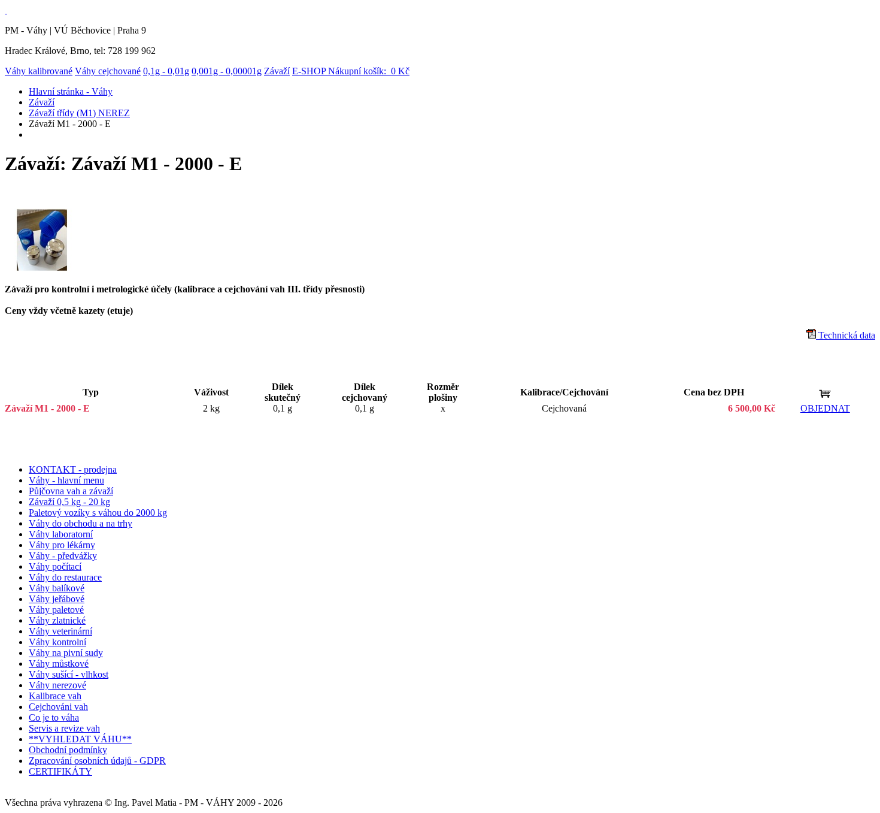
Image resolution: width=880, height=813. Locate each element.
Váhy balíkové (56, 588)
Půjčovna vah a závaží (71, 491)
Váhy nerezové (57, 685)
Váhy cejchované (108, 71)
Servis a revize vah (64, 728)
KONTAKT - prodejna (73, 469)
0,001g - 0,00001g (227, 71)
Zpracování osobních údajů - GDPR (97, 760)
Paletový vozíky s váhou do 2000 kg (98, 512)
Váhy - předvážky (63, 556)
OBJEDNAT (825, 408)
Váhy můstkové (59, 663)
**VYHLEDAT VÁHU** (80, 739)
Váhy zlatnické (57, 620)
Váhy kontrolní (57, 642)
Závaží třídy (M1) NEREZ (79, 113)
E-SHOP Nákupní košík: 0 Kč (350, 71)
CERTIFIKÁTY (60, 771)
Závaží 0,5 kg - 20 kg (69, 502)
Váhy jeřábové (56, 599)
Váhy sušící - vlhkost (68, 674)
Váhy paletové (56, 610)
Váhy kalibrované (38, 71)
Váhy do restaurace (65, 577)
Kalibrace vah (55, 696)
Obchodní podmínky (68, 750)
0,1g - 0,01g (166, 71)
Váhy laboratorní (61, 534)
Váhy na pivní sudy (66, 653)
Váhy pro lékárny (62, 545)
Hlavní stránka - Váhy (71, 91)
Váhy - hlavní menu (66, 480)
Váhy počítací (55, 566)
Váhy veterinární (60, 631)
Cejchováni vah (58, 707)
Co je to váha (54, 717)
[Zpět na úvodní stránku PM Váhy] (6, 10)
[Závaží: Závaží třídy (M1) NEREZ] (42, 268)
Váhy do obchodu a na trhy (80, 523)
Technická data (845, 335)
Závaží (277, 71)
